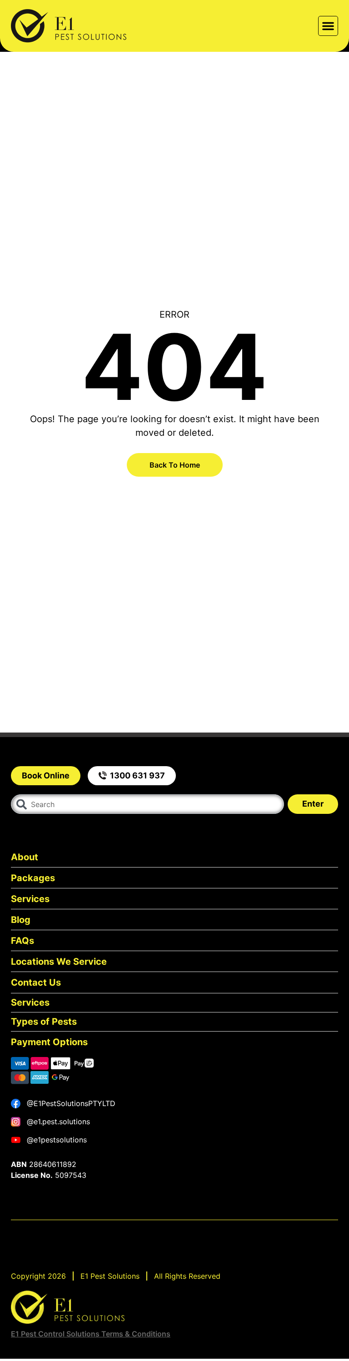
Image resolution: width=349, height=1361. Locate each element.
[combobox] (147, 804)
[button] (328, 26)
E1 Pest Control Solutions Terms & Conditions (90, 1333)
